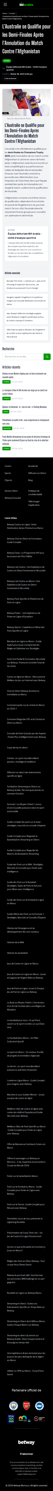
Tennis (6, 411)
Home (4, 13)
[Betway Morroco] (26, 4)
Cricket (12, 13)
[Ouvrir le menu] (5, 4)
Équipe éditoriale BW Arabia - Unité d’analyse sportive (26, 68)
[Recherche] (47, 357)
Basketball (7, 428)
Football (6, 381)
